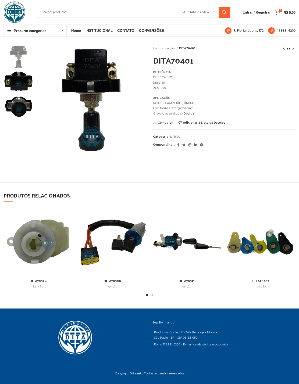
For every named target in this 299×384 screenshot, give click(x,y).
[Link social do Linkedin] (196, 145)
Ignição (170, 48)
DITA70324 (38, 281)
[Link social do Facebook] (178, 145)
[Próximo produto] (293, 48)
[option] (19, 57)
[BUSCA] (224, 12)
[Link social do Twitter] (184, 145)
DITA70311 (187, 281)
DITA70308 (112, 281)
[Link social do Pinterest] (190, 145)
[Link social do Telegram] (202, 145)
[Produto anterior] (283, 48)
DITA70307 (260, 281)
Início (157, 48)
